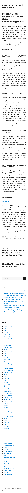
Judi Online (7, 447)
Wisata (6, 472)
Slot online (7, 464)
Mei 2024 (6, 382)
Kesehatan (7, 449)
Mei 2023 (6, 408)
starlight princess (9, 468)
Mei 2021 (6, 426)
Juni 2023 (6, 405)
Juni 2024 (6, 380)
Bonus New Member (10, 441)
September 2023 (8, 399)
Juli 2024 (6, 378)
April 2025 (7, 359)
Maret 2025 (7, 362)
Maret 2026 (7, 336)
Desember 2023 (8, 393)
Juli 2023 (6, 403)
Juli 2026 (6, 328)
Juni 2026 (6, 330)
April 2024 (7, 385)
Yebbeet (6, 236)
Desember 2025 (8, 343)
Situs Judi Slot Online (10, 457)
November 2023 (8, 395)
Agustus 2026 (8, 326)
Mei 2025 (6, 357)
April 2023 (7, 410)
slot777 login (5, 240)
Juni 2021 (6, 424)
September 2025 (8, 349)
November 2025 (8, 345)
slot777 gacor (21, 238)
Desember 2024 (8, 368)
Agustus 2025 (8, 351)
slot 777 (12, 238)
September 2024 (8, 374)
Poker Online (7, 453)
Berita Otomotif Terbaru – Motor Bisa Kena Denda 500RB (12, 488)
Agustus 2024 (8, 376)
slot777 (15, 238)
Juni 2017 (6, 428)
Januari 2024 (7, 391)
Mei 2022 (6, 414)
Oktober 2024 (8, 372)
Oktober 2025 (8, 347)
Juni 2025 (6, 355)
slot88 (5, 466)
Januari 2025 (7, 366)
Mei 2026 (6, 332)
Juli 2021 (6, 422)
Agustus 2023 (8, 401)
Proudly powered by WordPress (14, 490)
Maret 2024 (7, 387)
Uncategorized (21, 236)
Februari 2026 (8, 339)
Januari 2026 (7, 341)
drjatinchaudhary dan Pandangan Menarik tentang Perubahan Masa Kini (14, 312)
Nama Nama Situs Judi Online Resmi (12, 6)
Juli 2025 (6, 353)
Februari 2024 (8, 389)
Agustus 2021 (7, 420)
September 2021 (8, 418)
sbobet (6, 455)
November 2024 (8, 370)
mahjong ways (8, 451)
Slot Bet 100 (7, 462)
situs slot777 (6, 201)
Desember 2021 (8, 416)
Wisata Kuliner (8, 474)
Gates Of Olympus (9, 445)
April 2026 (7, 334)
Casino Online (8, 443)
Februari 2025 (8, 364)
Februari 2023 (8, 412)
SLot (5, 460)
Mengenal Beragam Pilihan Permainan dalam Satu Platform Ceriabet (13, 301)
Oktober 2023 (8, 397)
